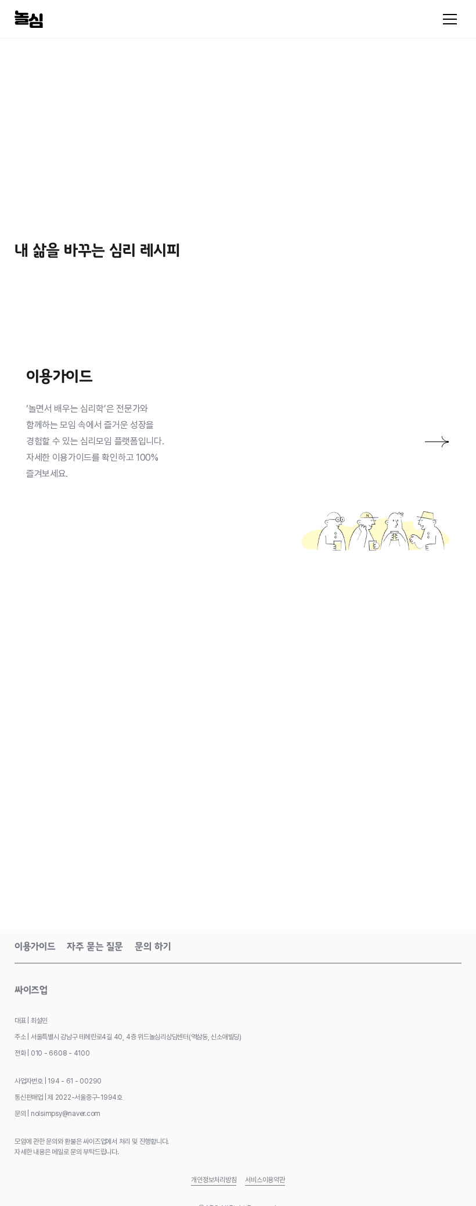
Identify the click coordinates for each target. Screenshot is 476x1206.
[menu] (449, 19)
